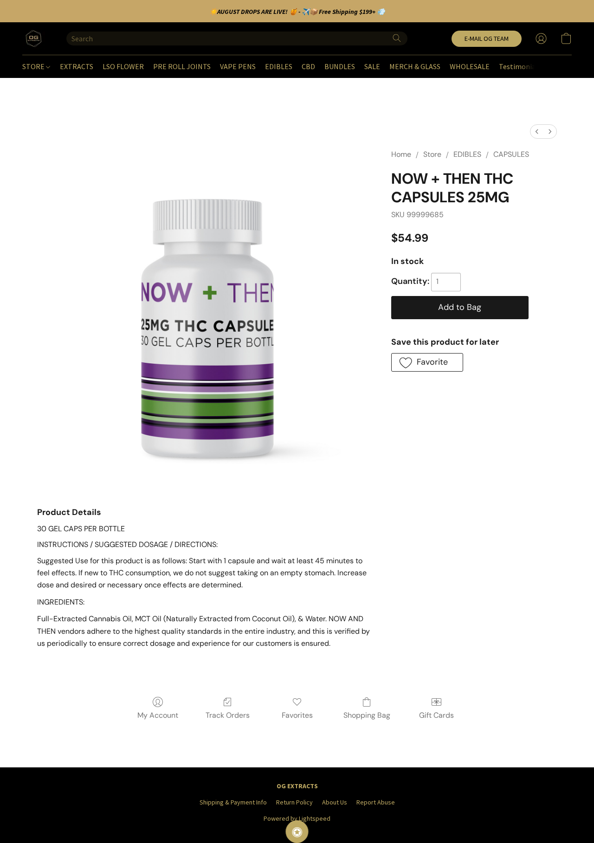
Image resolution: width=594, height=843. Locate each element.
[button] (35, 38)
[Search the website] (397, 38)
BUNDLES (339, 66)
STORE (34, 66)
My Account (157, 715)
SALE (372, 66)
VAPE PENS (238, 66)
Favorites (297, 715)
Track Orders (228, 715)
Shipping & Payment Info (233, 802)
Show (297, 831)
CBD (308, 66)
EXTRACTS (76, 66)
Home (401, 154)
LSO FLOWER (123, 66)
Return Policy (294, 802)
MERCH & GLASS (414, 66)
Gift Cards (436, 715)
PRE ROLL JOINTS (182, 66)
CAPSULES (511, 154)
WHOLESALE (470, 66)
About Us (334, 802)
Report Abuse (375, 802)
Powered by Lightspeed (297, 818)
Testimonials (520, 66)
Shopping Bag (366, 715)
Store (432, 154)
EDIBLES (278, 66)
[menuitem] (536, 131)
